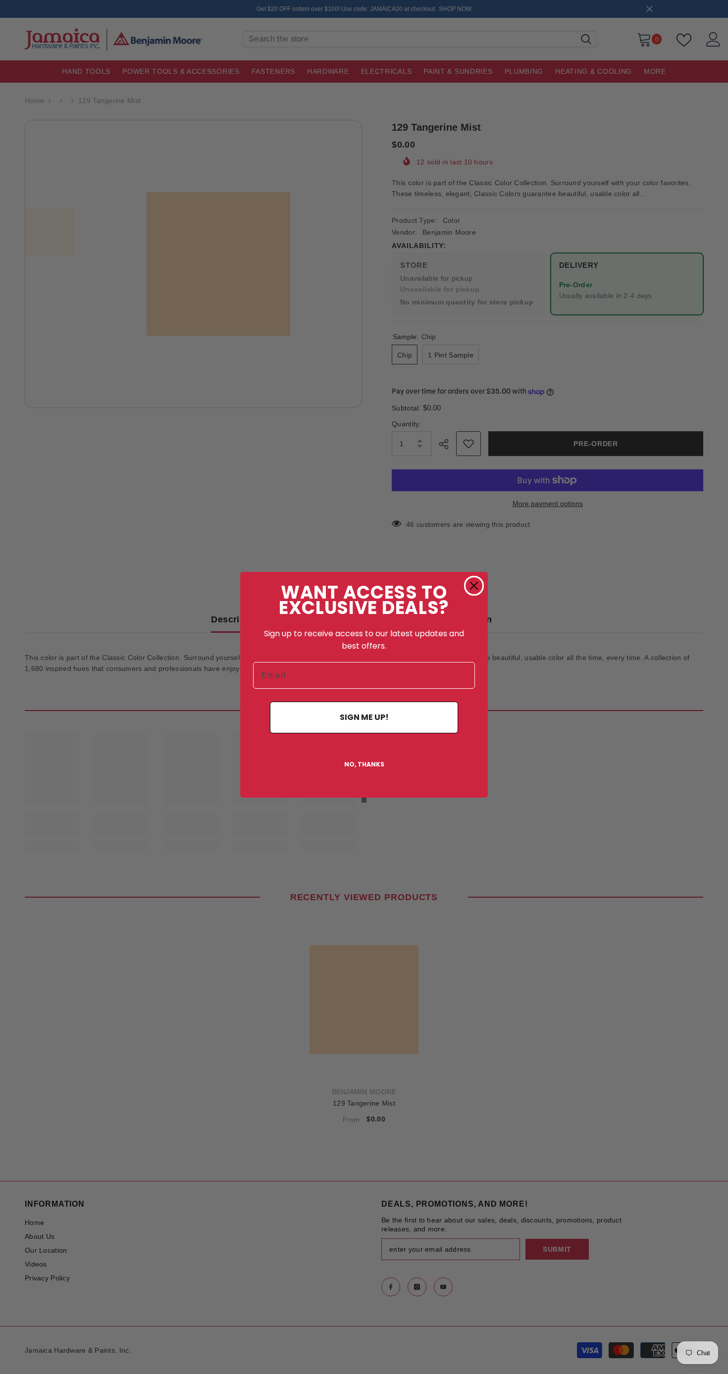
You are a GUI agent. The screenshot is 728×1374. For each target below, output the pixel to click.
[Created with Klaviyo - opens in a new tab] (364, 800)
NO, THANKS (364, 764)
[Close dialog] (474, 586)
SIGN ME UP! (364, 717)
